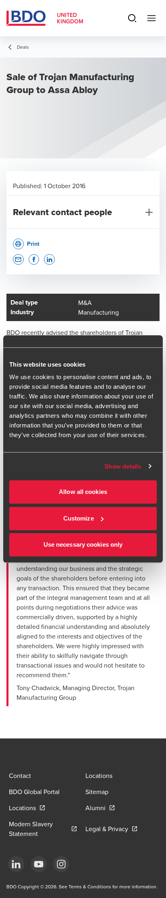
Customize (78, 518)
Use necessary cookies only (83, 544)
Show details (122, 466)
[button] (18, 259)
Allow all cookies (83, 491)
